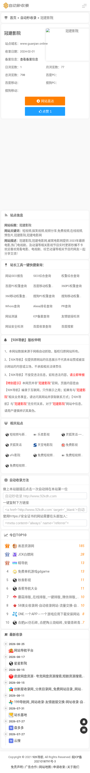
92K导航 (37, 757)
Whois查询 (12, 306)
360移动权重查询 (16, 296)
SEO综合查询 (42, 276)
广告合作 (31, 767)
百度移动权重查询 (45, 286)
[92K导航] (16, 5)
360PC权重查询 (71, 286)
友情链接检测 (70, 316)
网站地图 (45, 767)
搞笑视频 (38, 230)
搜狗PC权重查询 (44, 296)
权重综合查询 (70, 276)
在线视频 (76, 230)
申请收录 (59, 767)
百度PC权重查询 (16, 286)
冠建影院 (25, 225)
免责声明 (17, 767)
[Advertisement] (45, 164)
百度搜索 (67, 326)
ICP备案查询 (41, 316)
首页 (13, 18)
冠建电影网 (34, 235)
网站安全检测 (14, 326)
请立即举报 (77, 374)
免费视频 (63, 230)
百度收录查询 (42, 326)
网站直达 (47, 101)
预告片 (8, 235)
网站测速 (11, 316)
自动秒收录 (28, 18)
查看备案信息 (29, 59)
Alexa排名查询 (42, 306)
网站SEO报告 (14, 276)
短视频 (26, 230)
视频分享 (51, 230)
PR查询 (66, 306)
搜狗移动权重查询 (73, 296)
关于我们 (73, 767)
